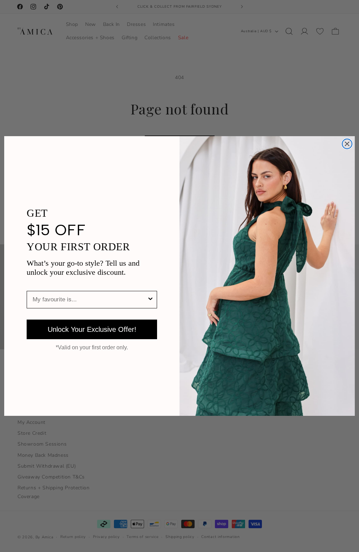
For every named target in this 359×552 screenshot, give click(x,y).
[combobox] (90, 299)
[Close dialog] (347, 144)
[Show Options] (150, 299)
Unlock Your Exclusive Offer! (92, 329)
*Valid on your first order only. (92, 347)
